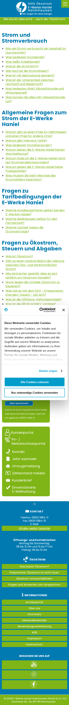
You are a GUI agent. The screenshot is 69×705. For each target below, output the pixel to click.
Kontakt (18, 451)
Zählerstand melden (28, 473)
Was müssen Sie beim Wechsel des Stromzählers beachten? (31, 177)
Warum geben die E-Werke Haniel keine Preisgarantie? (34, 169)
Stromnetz (34, 614)
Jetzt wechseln (24, 459)
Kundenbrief (22, 480)
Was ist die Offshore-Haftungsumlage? (34, 299)
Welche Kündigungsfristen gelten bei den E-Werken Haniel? (35, 212)
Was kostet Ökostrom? (34, 566)
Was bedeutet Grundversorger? (29, 145)
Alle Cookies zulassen (34, 381)
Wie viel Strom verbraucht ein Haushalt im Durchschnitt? (36, 50)
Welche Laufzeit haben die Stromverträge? (24, 229)
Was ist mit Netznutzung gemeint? (30, 75)
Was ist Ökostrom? (19, 256)
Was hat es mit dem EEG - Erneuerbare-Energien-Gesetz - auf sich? (35, 293)
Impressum (34, 638)
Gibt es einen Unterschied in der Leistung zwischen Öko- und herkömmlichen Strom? (35, 265)
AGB (34, 632)
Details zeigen (48, 370)
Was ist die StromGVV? (22, 66)
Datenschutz (34, 644)
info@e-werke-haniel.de (34, 528)
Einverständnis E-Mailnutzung (24, 489)
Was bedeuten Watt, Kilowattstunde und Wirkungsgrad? (35, 91)
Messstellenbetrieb (34, 620)
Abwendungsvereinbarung (34, 626)
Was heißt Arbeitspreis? (23, 62)
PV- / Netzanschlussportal (28, 441)
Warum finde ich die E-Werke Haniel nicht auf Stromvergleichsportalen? (35, 160)
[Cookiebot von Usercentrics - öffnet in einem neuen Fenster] (41, 310)
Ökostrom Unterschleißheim (34, 578)
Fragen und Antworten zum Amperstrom (34, 584)
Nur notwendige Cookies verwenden (34, 392)
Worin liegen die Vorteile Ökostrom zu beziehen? (33, 284)
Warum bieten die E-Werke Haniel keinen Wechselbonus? (35, 152)
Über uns (34, 608)
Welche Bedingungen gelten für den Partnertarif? (31, 221)
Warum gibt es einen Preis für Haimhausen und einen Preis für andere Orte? (36, 134)
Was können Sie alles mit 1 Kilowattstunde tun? (35, 99)
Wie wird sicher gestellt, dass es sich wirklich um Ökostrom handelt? (31, 275)
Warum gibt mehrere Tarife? (26, 140)
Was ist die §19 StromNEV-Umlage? (31, 304)
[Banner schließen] (63, 310)
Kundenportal (22, 432)
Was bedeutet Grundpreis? (25, 57)
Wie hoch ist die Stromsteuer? (27, 71)
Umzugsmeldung (26, 466)
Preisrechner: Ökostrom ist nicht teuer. (34, 572)
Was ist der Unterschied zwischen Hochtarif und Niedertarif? (30, 82)
